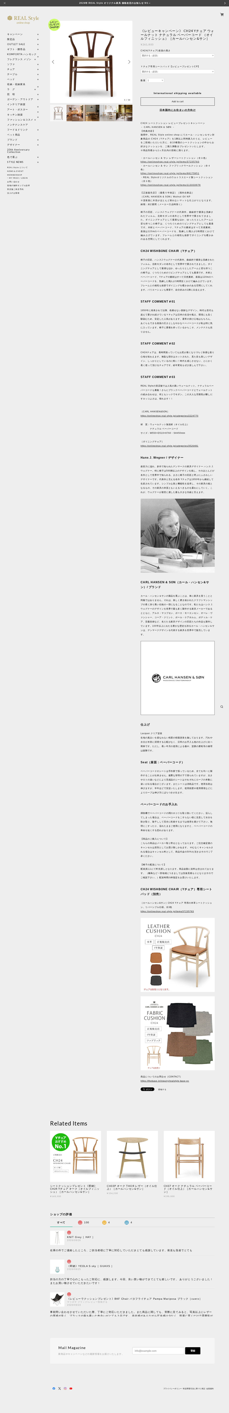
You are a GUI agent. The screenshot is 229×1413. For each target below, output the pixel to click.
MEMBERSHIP (14, 175)
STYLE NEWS (15, 162)
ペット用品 (13, 135)
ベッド (11, 79)
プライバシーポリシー (172, 1389)
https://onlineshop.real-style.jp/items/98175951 (170, 173)
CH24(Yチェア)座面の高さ (156, 50)
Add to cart (178, 101)
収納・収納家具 (23, 84)
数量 (143, 80)
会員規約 (210, 1389)
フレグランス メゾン (19, 59)
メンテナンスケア (17, 125)
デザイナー (13, 145)
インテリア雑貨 (23, 104)
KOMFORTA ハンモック (21, 54)
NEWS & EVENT (15, 171)
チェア (12, 69)
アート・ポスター (23, 109)
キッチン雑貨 (23, 115)
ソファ (17, 64)
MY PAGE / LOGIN (18, 178)
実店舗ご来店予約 (15, 189)
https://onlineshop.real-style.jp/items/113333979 (171, 185)
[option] (91, 62)
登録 (193, 1350)
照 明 (11, 94)
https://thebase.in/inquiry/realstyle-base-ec (165, 1081)
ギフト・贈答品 (16, 49)
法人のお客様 (13, 193)
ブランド (12, 140)
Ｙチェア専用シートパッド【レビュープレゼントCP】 (170, 66)
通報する (162, 1089)
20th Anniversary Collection (18, 151)
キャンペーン (15, 34)
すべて (61, 1222)
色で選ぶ (12, 157)
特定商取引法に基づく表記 (194, 1389)
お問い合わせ (13, 182)
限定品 (11, 39)
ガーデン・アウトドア (20, 99)
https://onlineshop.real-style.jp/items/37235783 (170, 162)
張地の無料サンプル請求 (18, 185)
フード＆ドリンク (17, 130)
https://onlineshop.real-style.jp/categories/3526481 (169, 446)
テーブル (12, 74)
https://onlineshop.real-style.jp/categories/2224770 (169, 416)
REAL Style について (17, 167)
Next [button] (128, 61)
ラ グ (11, 89)
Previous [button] (53, 61)
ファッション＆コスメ (20, 120)
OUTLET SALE (16, 44)
